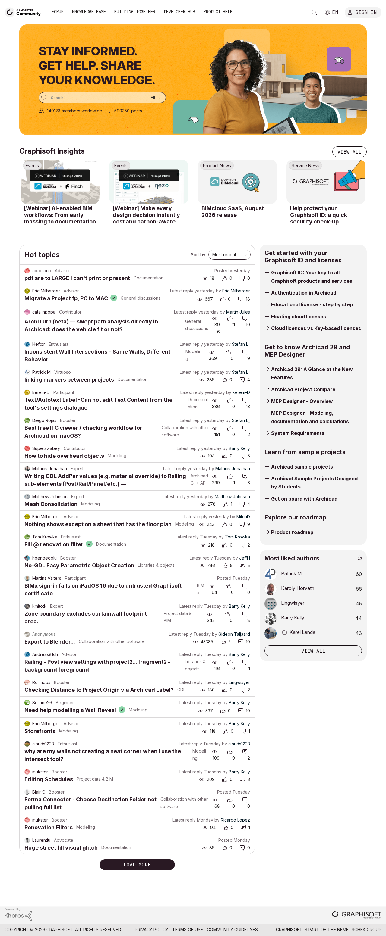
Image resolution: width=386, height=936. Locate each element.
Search (314, 12)
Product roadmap (292, 532)
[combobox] (102, 97)
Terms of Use (187, 929)
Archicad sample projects (302, 467)
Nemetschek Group (359, 929)
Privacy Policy (151, 929)
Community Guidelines (232, 929)
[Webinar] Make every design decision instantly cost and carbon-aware (146, 214)
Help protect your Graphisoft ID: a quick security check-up (318, 214)
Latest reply (181, 290)
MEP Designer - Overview (302, 401)
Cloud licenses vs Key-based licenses (316, 328)
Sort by (198, 254)
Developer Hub (179, 11)
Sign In (366, 12)
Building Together (134, 11)
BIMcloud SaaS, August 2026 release (232, 211)
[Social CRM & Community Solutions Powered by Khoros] (18, 913)
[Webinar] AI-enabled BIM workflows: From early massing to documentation (60, 214)
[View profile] (27, 270)
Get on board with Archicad (304, 499)
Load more (137, 865)
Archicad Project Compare (303, 389)
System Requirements (297, 433)
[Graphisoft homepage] (356, 915)
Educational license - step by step (312, 304)
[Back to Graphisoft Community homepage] (25, 11)
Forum (58, 11)
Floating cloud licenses (298, 317)
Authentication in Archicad (303, 293)
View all (349, 152)
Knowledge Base (89, 11)
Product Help (218, 11)
